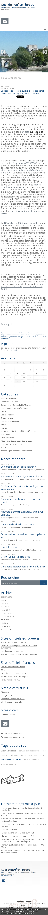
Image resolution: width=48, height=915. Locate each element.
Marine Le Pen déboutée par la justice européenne (22, 488)
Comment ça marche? (10, 401)
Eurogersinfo (6, 695)
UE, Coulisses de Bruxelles (12, 702)
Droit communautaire (37, 755)
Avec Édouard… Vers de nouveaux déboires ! (19, 850)
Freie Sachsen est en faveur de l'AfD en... (17, 813)
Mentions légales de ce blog (26, 907)
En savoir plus (29, 913)
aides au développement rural (22, 186)
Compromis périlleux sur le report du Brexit (20, 500)
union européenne (28, 335)
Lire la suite (13, 350)
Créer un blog (20, 901)
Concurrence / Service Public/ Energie (16, 405)
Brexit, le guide (9, 546)
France (43, 751)
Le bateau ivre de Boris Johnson (18, 466)
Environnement (7, 418)
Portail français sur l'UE (10, 680)
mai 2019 (4, 603)
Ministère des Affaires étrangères (14, 676)
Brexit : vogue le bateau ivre (15, 556)
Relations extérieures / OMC (12, 444)
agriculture (40, 335)
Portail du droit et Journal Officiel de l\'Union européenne (19, 646)
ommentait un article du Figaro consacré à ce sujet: (23, 286)
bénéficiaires (15, 337)
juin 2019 (4, 600)
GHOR (31, 833)
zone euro (36, 759)
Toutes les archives (7, 630)
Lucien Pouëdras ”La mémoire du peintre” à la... (20, 824)
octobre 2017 (6, 613)
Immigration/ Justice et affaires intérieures (18, 431)
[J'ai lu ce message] (46, 909)
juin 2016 (4, 623)
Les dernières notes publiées (27, 903)
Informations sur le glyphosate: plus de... (22, 476)
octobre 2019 (6, 597)
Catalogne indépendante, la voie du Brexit (23, 566)
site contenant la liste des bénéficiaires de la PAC (22, 171)
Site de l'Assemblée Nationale (13, 666)
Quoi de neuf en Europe (17, 4)
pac (2, 337)
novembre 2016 (7, 617)
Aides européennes (35, 333)
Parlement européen (18, 755)
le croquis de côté (26, 836)
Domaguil (6, 324)
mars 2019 (5, 610)
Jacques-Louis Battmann (11, 808)
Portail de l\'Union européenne (13, 642)
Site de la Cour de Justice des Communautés (19, 654)
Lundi (3, 829)
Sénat (3, 670)
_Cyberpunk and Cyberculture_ (13, 833)
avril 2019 (5, 607)
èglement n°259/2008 (25, 163)
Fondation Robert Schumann (12, 698)
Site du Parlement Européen (12, 651)
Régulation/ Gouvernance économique (16, 441)
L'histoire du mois (8, 836)
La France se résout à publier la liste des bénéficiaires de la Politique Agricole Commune (23, 92)
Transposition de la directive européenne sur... (23, 536)
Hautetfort (28, 901)
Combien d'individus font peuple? (19, 524)
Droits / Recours (7, 414)
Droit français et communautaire (14, 673)
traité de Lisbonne (8, 764)
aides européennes (13, 335)
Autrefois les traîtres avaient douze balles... (18, 818)
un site (25, 131)
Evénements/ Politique (10, 421)
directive (4, 755)
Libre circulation (7, 437)
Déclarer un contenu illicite (11, 907)
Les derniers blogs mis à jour (11, 903)
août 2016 (5, 620)
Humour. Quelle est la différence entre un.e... (19, 845)
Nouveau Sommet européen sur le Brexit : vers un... (23, 513)
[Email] (4, 21)
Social (3, 447)
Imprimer (6, 86)
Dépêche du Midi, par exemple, (21, 222)
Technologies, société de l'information (16, 450)
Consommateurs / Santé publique (14, 408)
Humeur (4, 428)
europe (27, 759)
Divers (3, 411)
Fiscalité (4, 424)
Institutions (5, 434)
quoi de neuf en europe (30, 337)
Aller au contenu (7, 2)
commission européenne (29, 751)
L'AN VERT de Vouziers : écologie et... (16, 841)
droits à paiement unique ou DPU (22, 212)
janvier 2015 (6, 626)
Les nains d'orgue (8, 714)
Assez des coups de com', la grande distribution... (21, 839)
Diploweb (5, 692)
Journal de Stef (15, 829)
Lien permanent (9, 333)
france (6, 337)
